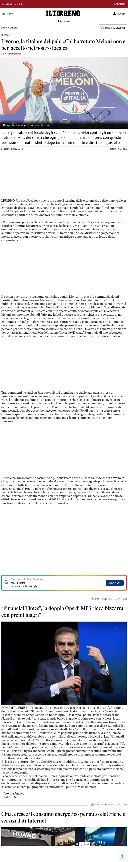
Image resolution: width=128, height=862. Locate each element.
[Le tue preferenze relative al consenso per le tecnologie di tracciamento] (122, 856)
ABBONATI (119, 4)
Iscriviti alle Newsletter (13, 4)
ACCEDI (121, 14)
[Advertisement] (26, 177)
